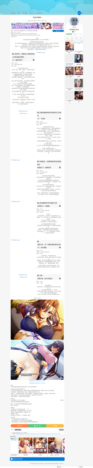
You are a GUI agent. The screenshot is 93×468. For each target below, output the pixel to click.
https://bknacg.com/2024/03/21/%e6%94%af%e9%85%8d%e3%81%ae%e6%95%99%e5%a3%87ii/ (42, 433)
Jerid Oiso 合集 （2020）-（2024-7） (69, 76)
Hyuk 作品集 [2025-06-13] (69, 101)
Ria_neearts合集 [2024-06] (78, 52)
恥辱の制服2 (25, 454)
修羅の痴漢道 (78, 64)
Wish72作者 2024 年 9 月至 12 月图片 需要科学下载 (78, 89)
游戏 (12, 429)
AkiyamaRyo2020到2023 (78, 101)
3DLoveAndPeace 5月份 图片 (69, 89)
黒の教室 (40, 454)
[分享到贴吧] (20, 430)
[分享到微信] (19, 430)
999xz (22, 432)
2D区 (30, 20)
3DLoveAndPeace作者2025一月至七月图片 (69, 64)
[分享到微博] (15, 430)
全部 (32, 20)
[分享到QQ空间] (17, 430)
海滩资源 (17, 432)
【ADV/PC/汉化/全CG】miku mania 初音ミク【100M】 (14, 455)
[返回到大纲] (33, 59)
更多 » (82, 40)
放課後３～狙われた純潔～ (55, 454)
